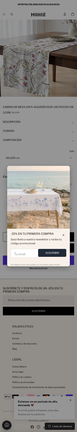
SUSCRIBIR (52, 252)
